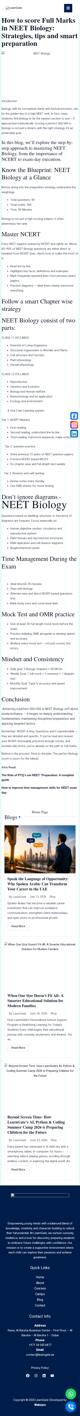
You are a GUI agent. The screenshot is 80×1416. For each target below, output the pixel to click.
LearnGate (19, 896)
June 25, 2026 (38, 1140)
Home (40, 1277)
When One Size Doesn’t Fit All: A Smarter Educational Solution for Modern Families (35, 1001)
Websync (40, 1404)
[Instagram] (36, 1375)
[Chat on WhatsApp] (70, 1394)
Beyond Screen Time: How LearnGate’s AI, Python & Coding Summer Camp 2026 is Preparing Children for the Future (36, 1124)
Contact (40, 1305)
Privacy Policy (40, 1368)
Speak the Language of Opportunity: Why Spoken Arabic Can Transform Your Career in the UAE (38, 884)
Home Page (40, 811)
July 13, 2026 (38, 896)
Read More (18, 926)
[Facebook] (28, 1375)
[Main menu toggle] (68, 8)
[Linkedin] (44, 1375)
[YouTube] (52, 1375)
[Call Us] (70, 1406)
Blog (52, 896)
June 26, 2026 (38, 1013)
